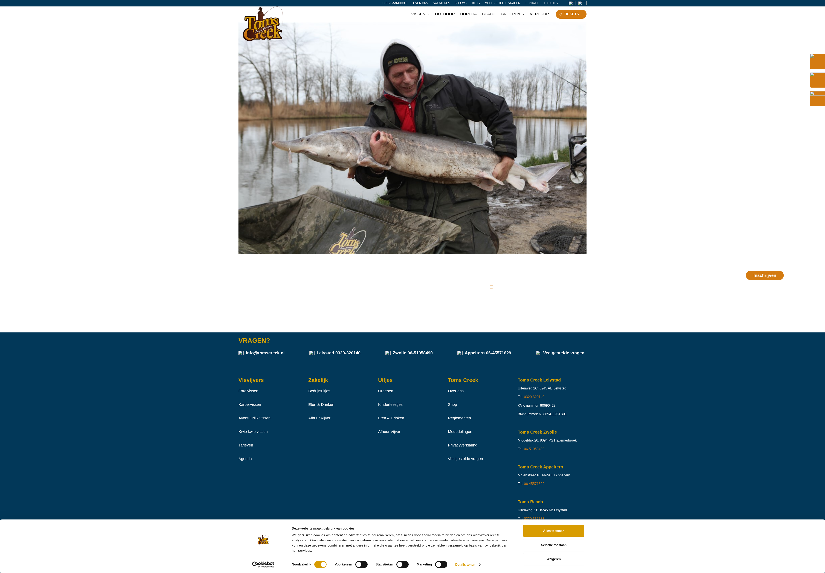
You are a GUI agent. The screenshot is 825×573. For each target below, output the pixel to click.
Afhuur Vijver (319, 418)
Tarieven (245, 445)
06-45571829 (498, 353)
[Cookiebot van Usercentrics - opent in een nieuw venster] (263, 564)
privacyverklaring (539, 287)
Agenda (245, 459)
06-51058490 (420, 353)
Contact (532, 3)
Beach (488, 14)
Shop (452, 404)
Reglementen (459, 418)
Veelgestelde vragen (502, 3)
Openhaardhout (395, 3)
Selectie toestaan (554, 545)
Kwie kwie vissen (253, 431)
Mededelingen (460, 431)
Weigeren (554, 559)
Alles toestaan (553, 531)
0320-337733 (534, 518)
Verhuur (539, 14)
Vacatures (441, 3)
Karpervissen (249, 404)
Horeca (468, 14)
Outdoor (445, 14)
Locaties (551, 3)
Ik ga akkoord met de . (529, 287)
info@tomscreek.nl (265, 353)
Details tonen (465, 564)
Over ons (420, 3)
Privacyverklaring (462, 445)
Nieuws (461, 3)
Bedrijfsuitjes (319, 391)
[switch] (361, 564)
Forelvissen (248, 391)
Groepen (510, 14)
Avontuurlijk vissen (254, 418)
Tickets (571, 14)
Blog (476, 3)
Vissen (418, 14)
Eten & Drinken (321, 404)
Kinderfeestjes (390, 404)
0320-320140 (348, 353)
